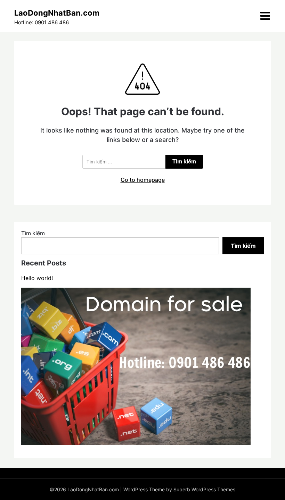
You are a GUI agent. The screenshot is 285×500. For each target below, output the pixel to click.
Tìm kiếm (33, 233)
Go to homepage (143, 179)
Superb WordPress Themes (204, 489)
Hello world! (37, 277)
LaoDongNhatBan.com (56, 12)
